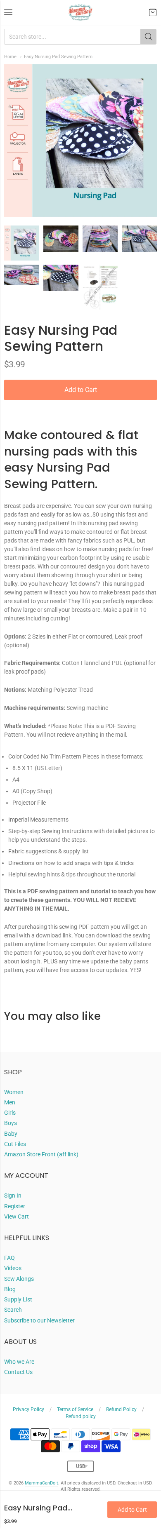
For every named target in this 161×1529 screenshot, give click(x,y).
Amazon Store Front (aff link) (41, 1154)
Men (9, 1102)
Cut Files (15, 1144)
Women (14, 1092)
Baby (10, 1133)
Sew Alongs (19, 1278)
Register (14, 1206)
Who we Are (19, 1361)
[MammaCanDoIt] (80, 12)
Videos (12, 1268)
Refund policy (81, 1416)
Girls (10, 1112)
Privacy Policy (28, 1409)
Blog (10, 1289)
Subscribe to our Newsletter (39, 1320)
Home (10, 56)
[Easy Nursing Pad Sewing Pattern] (21, 243)
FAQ (9, 1257)
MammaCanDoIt (41, 1483)
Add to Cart (80, 390)
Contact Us (18, 1372)
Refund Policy (121, 1409)
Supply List (18, 1299)
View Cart (16, 1216)
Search (13, 1309)
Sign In (12, 1195)
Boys (10, 1123)
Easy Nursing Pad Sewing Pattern (58, 56)
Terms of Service (75, 1409)
